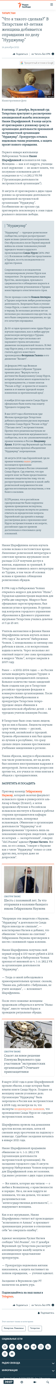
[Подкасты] (5, 1354)
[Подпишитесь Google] (5, 1347)
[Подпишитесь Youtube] (26, 1347)
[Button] (20, 54)
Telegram (7, 1296)
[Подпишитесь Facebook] (12, 1347)
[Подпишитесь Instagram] (41, 1347)
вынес (27, 461)
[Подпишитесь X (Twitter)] (19, 1347)
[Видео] (35, 1382)
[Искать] (47, 1382)
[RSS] (48, 1347)
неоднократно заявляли (29, 1109)
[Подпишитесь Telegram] (34, 1347)
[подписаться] (12, 1354)
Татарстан (8, 13)
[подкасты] (21, 1382)
